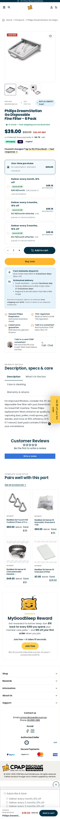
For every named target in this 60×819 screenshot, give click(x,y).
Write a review (30, 456)
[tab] (10, 89)
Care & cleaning (16, 384)
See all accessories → (15, 485)
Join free (30, 646)
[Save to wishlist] (50, 36)
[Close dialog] (56, 784)
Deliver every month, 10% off (24, 798)
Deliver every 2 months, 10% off (26, 802)
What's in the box (36, 376)
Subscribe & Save (16, 793)
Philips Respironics (11, 102)
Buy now (30, 261)
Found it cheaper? (29, 150)
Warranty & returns (18, 392)
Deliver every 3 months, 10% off (26, 806)
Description (13, 376)
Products (19, 20)
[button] (55, 409)
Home (9, 20)
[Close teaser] (49, 423)
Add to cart (41, 250)
